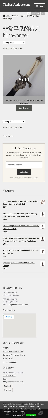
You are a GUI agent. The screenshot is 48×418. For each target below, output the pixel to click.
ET (43, 13)
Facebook (7, 386)
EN (28, 13)
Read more (24, 108)
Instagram (7, 390)
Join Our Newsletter (24, 148)
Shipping (6, 347)
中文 (33, 13)
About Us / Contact (10, 362)
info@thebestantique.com (18, 304)
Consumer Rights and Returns (14, 355)
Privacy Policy (8, 358)
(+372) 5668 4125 (9, 375)
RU (38, 13)
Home (8, 16)
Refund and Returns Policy (13, 351)
